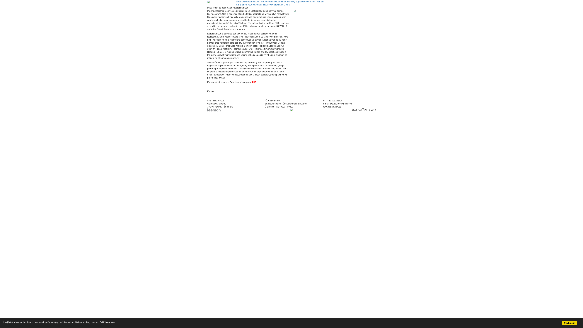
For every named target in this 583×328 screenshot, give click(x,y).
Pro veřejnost (309, 1)
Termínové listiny (267, 1)
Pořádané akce (251, 1)
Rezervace (252, 4)
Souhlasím (569, 323)
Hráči (283, 1)
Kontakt (320, 1)
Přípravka (276, 4)
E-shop (243, 4)
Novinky (240, 1)
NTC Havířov (264, 4)
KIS (237, 4)
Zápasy (299, 1)
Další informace (107, 322)
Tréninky (291, 1)
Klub (278, 1)
